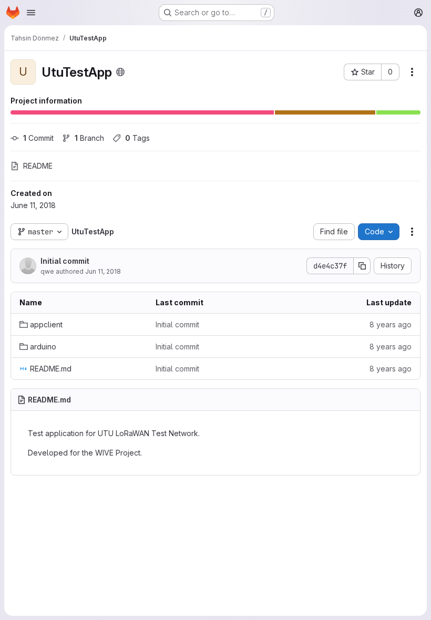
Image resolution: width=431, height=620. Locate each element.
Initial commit (64, 260)
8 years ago (391, 324)
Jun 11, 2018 (103, 271)
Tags (137, 137)
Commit (38, 137)
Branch (89, 137)
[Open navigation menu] (31, 12)
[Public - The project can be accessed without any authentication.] (120, 72)
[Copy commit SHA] (362, 265)
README (38, 165)
